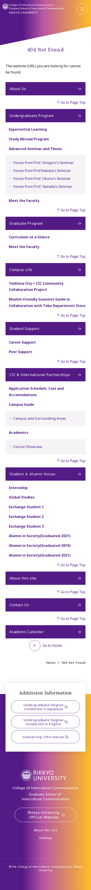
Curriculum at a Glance (29, 237)
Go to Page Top (73, 102)
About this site (22, 578)
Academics (18, 432)
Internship (18, 487)
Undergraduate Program (31, 115)
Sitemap (45, 838)
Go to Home (52, 645)
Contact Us (19, 604)
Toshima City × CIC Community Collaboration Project (36, 286)
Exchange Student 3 (26, 526)
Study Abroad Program (29, 139)
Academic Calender (26, 631)
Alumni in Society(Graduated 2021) (39, 535)
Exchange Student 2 (26, 516)
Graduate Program (26, 223)
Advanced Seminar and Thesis (35, 148)
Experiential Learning (28, 129)
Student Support (24, 328)
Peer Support (20, 351)
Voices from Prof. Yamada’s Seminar (42, 186)
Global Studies (21, 497)
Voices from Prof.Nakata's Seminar (42, 170)
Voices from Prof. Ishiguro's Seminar (43, 162)
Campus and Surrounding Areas (39, 418)
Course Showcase (27, 446)
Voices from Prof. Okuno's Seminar (42, 178)
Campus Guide (21, 404)
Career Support (22, 342)
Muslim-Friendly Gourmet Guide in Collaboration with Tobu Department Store (47, 302)
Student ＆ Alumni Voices (32, 474)
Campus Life (20, 269)
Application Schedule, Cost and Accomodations (36, 391)
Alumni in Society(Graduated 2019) (39, 545)
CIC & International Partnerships (39, 374)
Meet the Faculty (24, 200)
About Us (17, 88)
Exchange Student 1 (26, 506)
